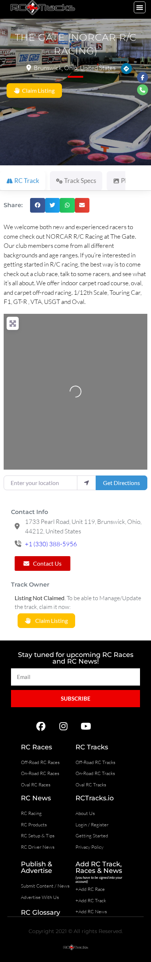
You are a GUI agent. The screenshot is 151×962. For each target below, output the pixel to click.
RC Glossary (40, 912)
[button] (140, 7)
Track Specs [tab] (80, 180)
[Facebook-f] (142, 77)
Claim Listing (37, 90)
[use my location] (86, 483)
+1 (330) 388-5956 (51, 544)
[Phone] (142, 89)
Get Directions (121, 482)
